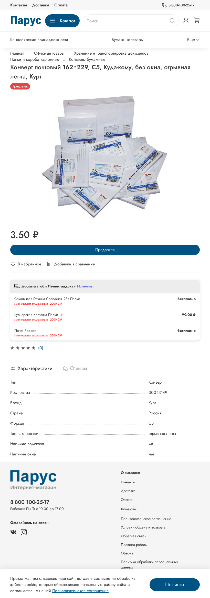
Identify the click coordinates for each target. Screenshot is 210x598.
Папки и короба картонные (34, 59)
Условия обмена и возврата (143, 527)
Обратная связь (133, 536)
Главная (17, 53)
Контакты (18, 5)
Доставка (40, 5)
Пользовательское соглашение (146, 518)
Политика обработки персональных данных (149, 564)
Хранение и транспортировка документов (111, 53)
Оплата (61, 5)
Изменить (85, 286)
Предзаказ (105, 250)
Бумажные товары (127, 40)
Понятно (174, 584)
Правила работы (134, 544)
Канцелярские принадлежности (39, 40)
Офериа (127, 553)
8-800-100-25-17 (182, 5)
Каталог (67, 20)
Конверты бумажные (87, 59)
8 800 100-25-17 (29, 502)
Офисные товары (49, 53)
